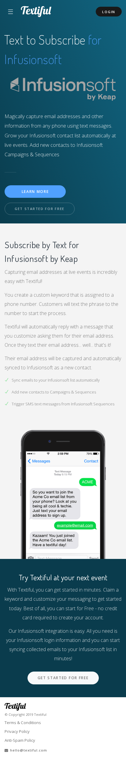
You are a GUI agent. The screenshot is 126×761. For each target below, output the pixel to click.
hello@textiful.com (27, 750)
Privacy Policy (17, 731)
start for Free (79, 608)
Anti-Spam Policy (20, 740)
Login (108, 11)
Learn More (35, 191)
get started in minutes (77, 589)
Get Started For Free (40, 208)
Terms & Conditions (23, 722)
